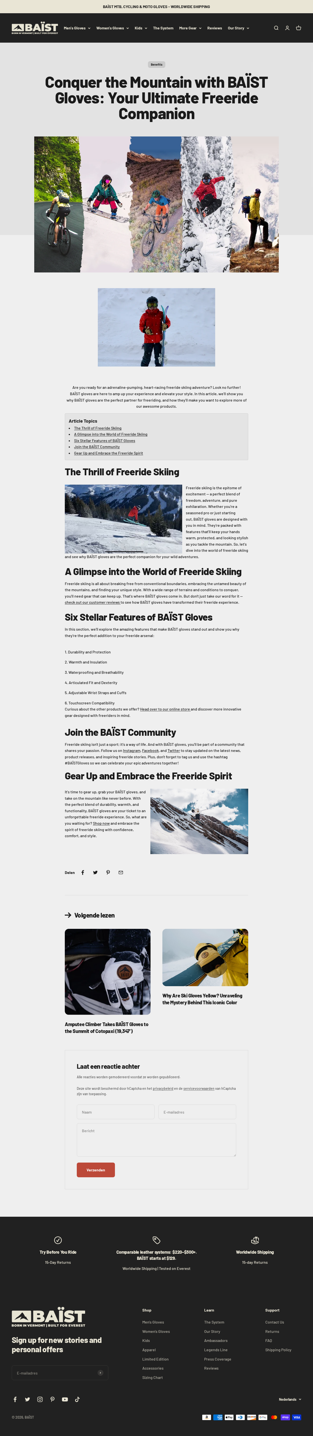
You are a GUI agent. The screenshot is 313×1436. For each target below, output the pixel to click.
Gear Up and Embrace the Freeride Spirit (108, 453)
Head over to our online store (165, 709)
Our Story (236, 27)
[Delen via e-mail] (121, 872)
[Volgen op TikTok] (77, 1399)
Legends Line (216, 1349)
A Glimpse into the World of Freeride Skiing (110, 434)
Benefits (156, 64)
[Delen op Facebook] (83, 872)
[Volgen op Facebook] (15, 1399)
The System (163, 27)
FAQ (268, 1340)
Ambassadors (216, 1340)
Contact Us (274, 1322)
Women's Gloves (110, 27)
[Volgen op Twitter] (27, 1399)
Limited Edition (155, 1359)
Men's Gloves (75, 27)
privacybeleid (163, 1088)
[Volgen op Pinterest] (52, 1399)
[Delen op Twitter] (95, 872)
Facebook (150, 750)
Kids (138, 27)
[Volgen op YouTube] (65, 1399)
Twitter (174, 750)
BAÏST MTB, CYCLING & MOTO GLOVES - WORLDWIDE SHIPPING (156, 6)
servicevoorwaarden (198, 1088)
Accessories (153, 1368)
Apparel (149, 1349)
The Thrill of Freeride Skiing (98, 428)
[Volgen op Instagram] (40, 1399)
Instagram (131, 750)
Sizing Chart (152, 1377)
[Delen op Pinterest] (108, 872)
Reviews (214, 27)
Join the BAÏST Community (97, 446)
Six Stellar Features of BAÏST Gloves (104, 440)
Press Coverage (217, 1359)
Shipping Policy (278, 1349)
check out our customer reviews (93, 602)
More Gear (188, 27)
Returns (272, 1331)
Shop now (101, 823)
